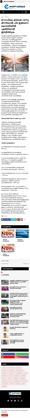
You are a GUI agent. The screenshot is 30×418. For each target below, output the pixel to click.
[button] (26, 1)
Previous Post (5, 263)
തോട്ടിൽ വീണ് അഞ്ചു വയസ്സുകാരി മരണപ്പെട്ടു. (18, 328)
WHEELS (4, 378)
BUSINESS (17, 383)
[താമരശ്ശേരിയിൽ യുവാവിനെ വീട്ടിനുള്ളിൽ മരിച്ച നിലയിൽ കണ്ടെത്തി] (5, 342)
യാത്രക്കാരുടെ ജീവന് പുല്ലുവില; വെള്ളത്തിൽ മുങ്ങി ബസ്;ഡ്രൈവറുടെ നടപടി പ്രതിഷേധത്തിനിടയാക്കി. (18, 302)
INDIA (26, 373)
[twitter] (11, 400)
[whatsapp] (22, 354)
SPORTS (10, 378)
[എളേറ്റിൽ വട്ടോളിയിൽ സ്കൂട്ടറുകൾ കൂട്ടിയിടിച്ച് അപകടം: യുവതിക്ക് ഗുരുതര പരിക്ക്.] (5, 282)
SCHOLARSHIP (5, 383)
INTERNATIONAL (19, 373)
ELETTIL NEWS (11, 368)
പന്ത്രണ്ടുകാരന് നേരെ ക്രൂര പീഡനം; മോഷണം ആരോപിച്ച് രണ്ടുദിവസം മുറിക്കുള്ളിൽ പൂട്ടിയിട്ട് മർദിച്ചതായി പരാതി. (19, 295)
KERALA (7, 17)
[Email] (21, 219)
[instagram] (22, 357)
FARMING (4, 386)
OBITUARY (4, 370)
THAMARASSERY (19, 370)
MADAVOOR (17, 376)
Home (2, 17)
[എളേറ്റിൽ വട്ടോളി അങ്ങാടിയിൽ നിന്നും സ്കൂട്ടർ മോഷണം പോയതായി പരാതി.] (5, 315)
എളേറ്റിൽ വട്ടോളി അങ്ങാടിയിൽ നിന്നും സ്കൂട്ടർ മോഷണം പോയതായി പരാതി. (18, 315)
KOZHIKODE (11, 370)
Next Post (26, 263)
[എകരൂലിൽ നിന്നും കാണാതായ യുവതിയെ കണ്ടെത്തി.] (5, 288)
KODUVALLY (11, 373)
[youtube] (8, 357)
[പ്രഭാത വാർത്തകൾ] (7, 234)
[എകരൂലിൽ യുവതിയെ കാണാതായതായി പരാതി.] (5, 309)
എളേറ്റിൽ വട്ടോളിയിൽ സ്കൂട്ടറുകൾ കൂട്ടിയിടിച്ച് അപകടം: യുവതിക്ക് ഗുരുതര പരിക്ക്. (19, 282)
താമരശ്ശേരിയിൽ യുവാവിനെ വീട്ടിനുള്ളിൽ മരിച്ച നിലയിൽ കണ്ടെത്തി (17, 342)
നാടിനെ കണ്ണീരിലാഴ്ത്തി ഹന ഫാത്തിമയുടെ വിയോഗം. (17, 334)
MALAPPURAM (16, 381)
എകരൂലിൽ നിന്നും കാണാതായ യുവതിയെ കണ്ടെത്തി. (18, 287)
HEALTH (10, 376)
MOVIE (11, 383)
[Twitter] (12, 219)
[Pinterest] (18, 219)
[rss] (21, 400)
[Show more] (24, 219)
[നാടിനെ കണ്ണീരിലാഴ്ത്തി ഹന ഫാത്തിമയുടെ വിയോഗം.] (5, 335)
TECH (10, 381)
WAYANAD (23, 378)
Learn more (4, 411)
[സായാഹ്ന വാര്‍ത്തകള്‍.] (22, 234)
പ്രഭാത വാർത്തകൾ (8, 1)
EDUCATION (18, 368)
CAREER (23, 376)
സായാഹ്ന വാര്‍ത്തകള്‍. (20, 240)
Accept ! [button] (4, 415)
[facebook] (8, 354)
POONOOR (4, 373)
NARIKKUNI (4, 376)
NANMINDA (16, 378)
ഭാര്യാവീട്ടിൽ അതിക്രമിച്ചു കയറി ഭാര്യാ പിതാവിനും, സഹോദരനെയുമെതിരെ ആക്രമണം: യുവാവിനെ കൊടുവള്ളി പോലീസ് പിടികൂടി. (19, 322)
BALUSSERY (24, 381)
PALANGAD (4, 381)
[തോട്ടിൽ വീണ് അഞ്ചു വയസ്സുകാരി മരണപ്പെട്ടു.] (5, 329)
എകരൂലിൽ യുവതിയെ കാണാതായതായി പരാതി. (16, 308)
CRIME (23, 383)
